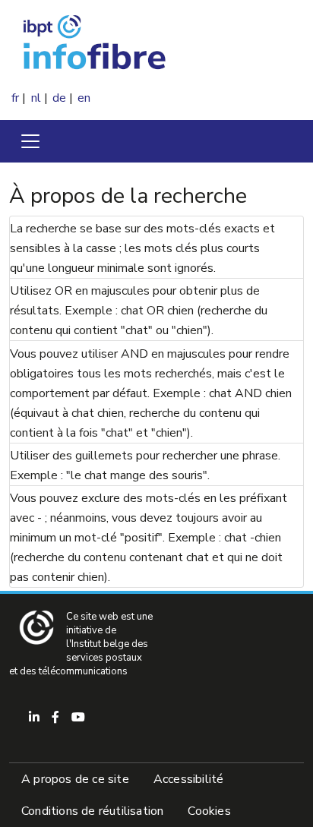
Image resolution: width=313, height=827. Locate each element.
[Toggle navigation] (30, 141)
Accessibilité (188, 779)
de (59, 98)
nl (36, 98)
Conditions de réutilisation (92, 811)
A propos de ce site (75, 779)
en (83, 98)
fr (15, 98)
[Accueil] (132, 44)
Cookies (209, 811)
